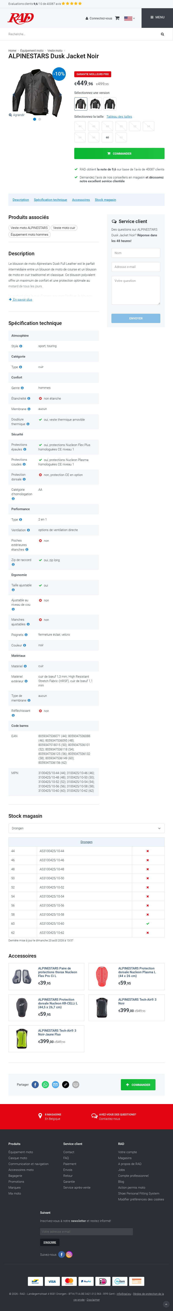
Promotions (16, 1182)
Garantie (69, 1182)
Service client (72, 1144)
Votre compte (127, 1152)
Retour (68, 1176)
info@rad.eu (124, 1293)
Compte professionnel (133, 1176)
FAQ (66, 1158)
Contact (68, 1152)
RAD (121, 1144)
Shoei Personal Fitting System (138, 1193)
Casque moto (17, 1158)
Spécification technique (50, 200)
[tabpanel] (37, 93)
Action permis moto (131, 1187)
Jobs (121, 1170)
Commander (121, 153)
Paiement (69, 1164)
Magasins (125, 1158)
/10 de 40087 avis (34, 3)
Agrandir (18, 115)
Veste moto (54, 50)
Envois (67, 1170)
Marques (14, 1187)
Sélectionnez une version (91, 93)
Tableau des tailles (119, 117)
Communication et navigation (28, 1164)
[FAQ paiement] (86, 1285)
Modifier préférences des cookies (141, 1199)
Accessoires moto (21, 1170)
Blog (121, 1182)
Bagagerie (15, 1176)
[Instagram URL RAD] (69, 1255)
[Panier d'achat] (117, 18)
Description (21, 200)
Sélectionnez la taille (103, 117)
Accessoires (81, 200)
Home (12, 50)
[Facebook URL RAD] (61, 1255)
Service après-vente (77, 1187)
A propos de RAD (130, 1164)
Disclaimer (93, 1299)
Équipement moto (31, 50)
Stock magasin (105, 200)
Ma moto (14, 1193)
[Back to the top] (166, 1304)
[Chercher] (166, 34)
